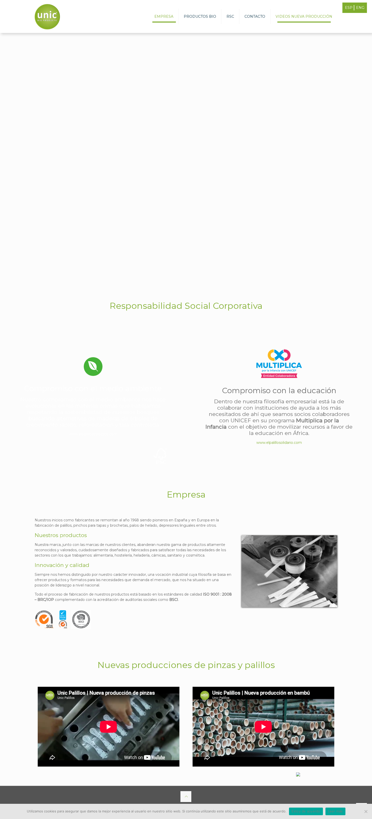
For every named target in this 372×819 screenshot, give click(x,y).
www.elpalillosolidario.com (279, 442)
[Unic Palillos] (47, 16)
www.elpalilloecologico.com (93, 434)
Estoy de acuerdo (306, 811)
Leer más (335, 811)
